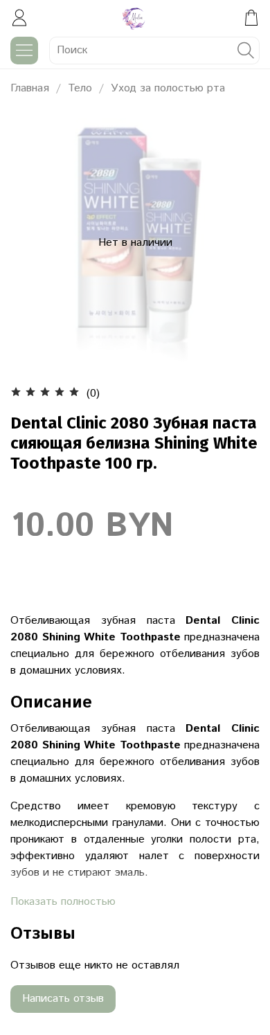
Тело (80, 88)
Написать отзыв (63, 999)
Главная (29, 88)
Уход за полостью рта (168, 88)
